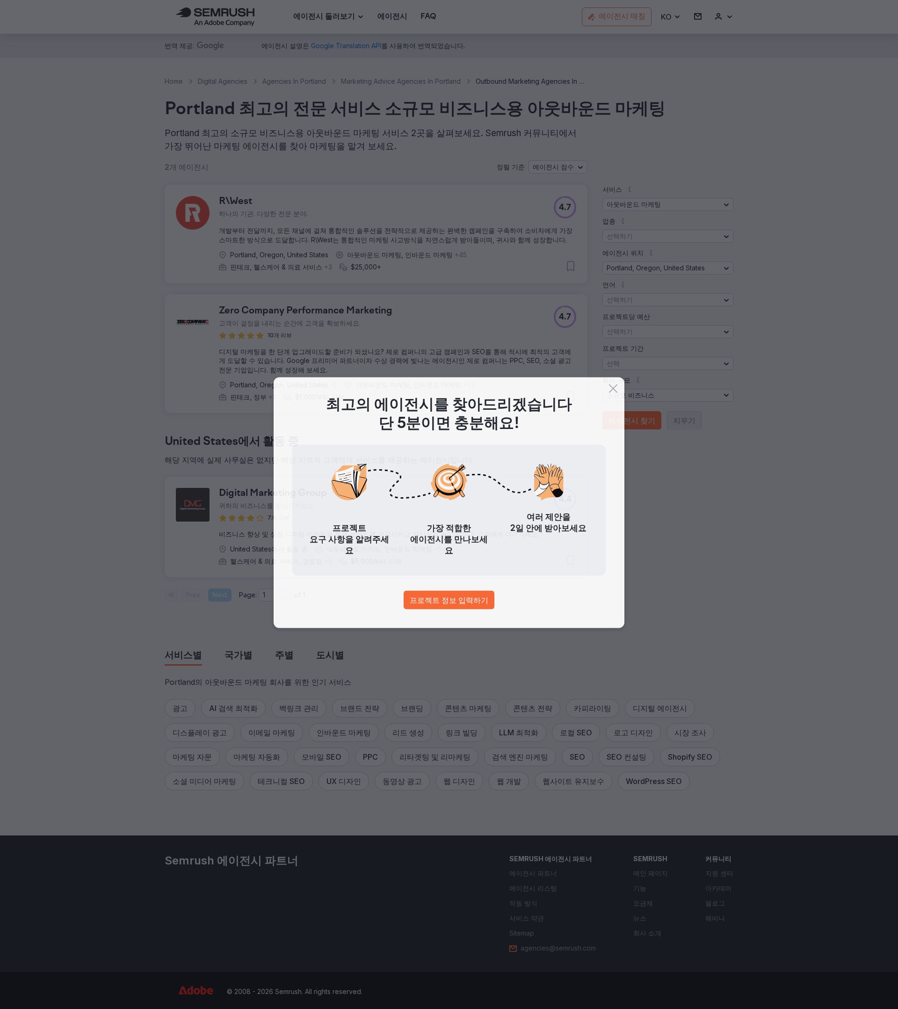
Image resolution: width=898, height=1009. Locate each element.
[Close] (613, 390)
